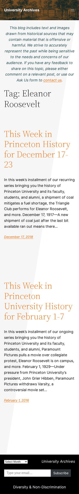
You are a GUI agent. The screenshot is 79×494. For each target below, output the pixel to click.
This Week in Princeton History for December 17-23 (37, 149)
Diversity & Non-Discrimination (39, 487)
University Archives (21, 10)
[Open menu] (72, 10)
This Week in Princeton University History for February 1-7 (38, 301)
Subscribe (60, 473)
